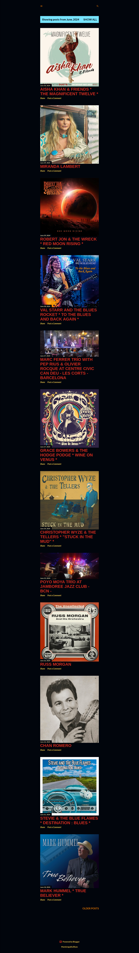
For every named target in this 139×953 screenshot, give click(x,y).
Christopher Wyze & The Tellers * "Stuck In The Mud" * (68, 537)
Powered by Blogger (71, 942)
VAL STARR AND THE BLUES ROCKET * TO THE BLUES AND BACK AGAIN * (68, 314)
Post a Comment (54, 98)
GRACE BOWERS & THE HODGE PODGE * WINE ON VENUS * (66, 455)
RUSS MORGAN (55, 664)
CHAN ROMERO (55, 745)
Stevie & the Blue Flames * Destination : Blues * (69, 820)
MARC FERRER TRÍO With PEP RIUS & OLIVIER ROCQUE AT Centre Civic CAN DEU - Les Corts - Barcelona (67, 368)
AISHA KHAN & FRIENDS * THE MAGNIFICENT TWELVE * (69, 91)
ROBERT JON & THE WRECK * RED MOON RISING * (68, 241)
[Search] (97, 6)
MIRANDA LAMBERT (60, 166)
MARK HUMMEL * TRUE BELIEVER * (63, 893)
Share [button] (42, 98)
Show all (90, 19)
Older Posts (90, 908)
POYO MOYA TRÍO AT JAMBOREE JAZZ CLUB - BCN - (64, 586)
